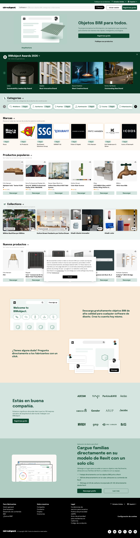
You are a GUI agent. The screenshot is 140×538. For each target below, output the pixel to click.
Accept (70, 276)
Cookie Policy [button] (60, 270)
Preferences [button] (55, 272)
